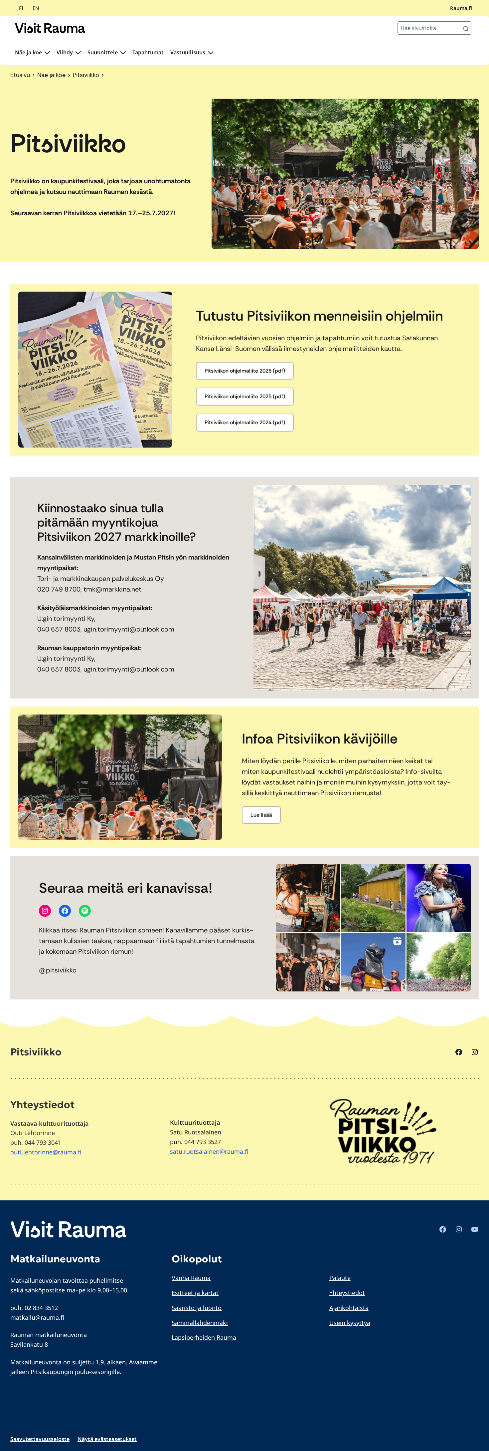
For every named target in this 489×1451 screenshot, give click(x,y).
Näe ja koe (28, 52)
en (36, 8)
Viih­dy (65, 52)
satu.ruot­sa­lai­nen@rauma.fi (209, 1151)
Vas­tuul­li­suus (187, 52)
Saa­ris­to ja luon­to (197, 1308)
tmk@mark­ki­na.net (112, 589)
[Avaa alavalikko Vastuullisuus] (210, 52)
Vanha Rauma (191, 1278)
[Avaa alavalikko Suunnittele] (123, 52)
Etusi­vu (20, 75)
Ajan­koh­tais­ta (349, 1308)
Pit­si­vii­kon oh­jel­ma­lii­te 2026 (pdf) (245, 370)
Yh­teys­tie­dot (347, 1293)
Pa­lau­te (340, 1278)
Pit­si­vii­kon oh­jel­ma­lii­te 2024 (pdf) (245, 422)
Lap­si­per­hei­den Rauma (204, 1337)
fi (21, 8)
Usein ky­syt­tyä (349, 1323)
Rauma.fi (461, 8)
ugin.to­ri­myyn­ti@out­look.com (128, 629)
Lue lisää (261, 814)
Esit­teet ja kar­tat (195, 1293)
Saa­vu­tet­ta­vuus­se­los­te (40, 1439)
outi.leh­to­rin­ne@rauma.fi (46, 1152)
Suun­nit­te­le (102, 52)
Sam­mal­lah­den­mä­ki (200, 1323)
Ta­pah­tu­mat (148, 52)
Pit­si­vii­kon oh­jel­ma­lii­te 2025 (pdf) (245, 396)
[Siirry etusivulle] (50, 28)
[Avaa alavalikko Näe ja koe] (47, 52)
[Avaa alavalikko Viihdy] (78, 52)
